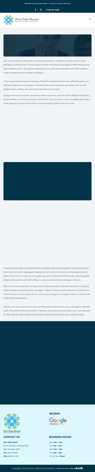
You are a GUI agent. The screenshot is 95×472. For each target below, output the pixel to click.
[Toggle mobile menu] (90, 19)
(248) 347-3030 (10, 453)
